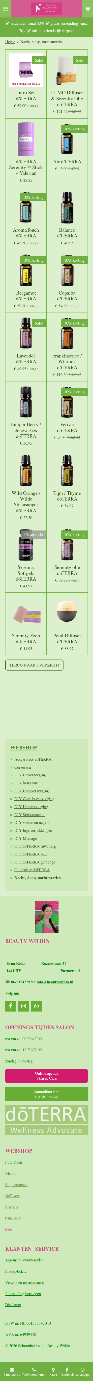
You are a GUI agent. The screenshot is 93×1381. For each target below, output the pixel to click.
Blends (10, 1173)
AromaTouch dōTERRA (26, 233)
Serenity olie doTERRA (67, 570)
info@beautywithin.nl (55, 982)
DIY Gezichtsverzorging (34, 798)
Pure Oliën (13, 1162)
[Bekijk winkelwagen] (87, 8)
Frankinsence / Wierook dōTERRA (67, 361)
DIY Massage (25, 838)
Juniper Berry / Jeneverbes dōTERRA (26, 430)
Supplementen (16, 1184)
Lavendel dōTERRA (26, 358)
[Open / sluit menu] (5, 8)
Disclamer (13, 1304)
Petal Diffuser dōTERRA (67, 638)
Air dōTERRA (67, 161)
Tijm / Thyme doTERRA (67, 496)
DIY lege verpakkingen (33, 830)
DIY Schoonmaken (29, 814)
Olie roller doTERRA (32, 869)
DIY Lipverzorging (30, 775)
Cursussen (22, 767)
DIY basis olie (26, 783)
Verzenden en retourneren (25, 1282)
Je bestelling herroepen (23, 1293)
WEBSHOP (23, 747)
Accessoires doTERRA (33, 759)
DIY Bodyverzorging (31, 791)
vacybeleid (18, 1271)
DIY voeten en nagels (31, 822)
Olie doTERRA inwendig (35, 846)
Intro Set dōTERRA (26, 95)
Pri (7, 1271)
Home (10, 41)
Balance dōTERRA (67, 233)
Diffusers (12, 1195)
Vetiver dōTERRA (67, 427)
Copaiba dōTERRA (67, 296)
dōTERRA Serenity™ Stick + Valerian (26, 167)
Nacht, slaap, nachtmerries (41, 41)
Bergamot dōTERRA (26, 296)
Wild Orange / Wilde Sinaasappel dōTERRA (26, 501)
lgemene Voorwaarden (26, 1259)
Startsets (11, 1206)
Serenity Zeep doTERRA (26, 638)
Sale (8, 1229)
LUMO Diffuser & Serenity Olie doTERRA (67, 98)
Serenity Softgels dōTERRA (26, 573)
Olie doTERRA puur (31, 854)
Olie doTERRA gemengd (34, 862)
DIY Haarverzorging (31, 806)
